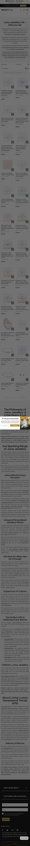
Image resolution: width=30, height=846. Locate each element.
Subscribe (15, 425)
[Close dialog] (29, 418)
